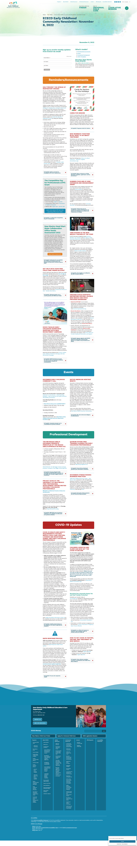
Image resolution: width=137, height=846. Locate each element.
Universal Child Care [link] (36, 743)
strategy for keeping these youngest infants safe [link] (54, 107)
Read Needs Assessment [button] (55, 254)
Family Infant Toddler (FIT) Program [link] (35, 755)
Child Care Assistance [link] (36, 746)
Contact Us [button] (37, 719)
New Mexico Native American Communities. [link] (81, 411)
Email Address (47, 57)
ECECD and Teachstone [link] (68, 749)
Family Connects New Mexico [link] (35, 759)
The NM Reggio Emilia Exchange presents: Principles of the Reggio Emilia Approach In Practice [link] (54, 444)
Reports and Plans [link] (47, 783)
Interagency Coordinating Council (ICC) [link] (46, 763)
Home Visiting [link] (35, 752)
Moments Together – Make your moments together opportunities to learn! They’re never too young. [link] (58, 771)
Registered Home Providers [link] (68, 762)
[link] (13, 7)
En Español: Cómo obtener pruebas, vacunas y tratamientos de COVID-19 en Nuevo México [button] (80, 660)
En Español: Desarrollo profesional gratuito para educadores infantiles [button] (79, 469)
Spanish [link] (60, 201)
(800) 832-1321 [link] (40, 715)
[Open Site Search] (126, 8)
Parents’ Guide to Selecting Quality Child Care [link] (58, 752)
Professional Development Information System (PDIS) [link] (69, 745)
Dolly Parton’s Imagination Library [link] (58, 757)
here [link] (83, 489)
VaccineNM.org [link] (73, 598)
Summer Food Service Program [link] (35, 771)
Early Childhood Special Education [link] (35, 788)
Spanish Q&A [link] (62, 206)
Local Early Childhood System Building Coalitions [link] (46, 775)
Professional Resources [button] (83, 1)
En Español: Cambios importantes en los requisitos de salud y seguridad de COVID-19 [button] (53, 625)
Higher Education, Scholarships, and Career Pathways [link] (68, 787)
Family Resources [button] (73, 1)
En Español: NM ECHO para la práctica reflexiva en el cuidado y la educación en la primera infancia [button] (53, 513)
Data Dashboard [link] (47, 785)
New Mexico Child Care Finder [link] (58, 747)
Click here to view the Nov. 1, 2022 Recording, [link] (53, 394)
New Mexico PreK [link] (35, 750)
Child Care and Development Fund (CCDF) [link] (69, 807)
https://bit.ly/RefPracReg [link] (53, 508)
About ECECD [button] (65, 1)
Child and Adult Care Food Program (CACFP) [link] (36, 776)
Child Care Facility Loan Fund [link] (68, 752)
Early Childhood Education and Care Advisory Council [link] (47, 751)
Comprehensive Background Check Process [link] (69, 772)
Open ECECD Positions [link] (46, 791)
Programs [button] (59, 1)
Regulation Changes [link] (68, 766)
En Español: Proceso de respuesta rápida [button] (52, 676)
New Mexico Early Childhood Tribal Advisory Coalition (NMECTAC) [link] (47, 757)
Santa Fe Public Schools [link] (80, 250)
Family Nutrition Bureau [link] (34, 765)
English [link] (55, 201)
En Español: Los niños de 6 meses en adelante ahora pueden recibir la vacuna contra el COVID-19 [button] (80, 631)
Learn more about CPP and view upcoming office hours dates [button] (55, 210)
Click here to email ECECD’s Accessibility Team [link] (47, 827)
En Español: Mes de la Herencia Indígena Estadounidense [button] (80, 415)
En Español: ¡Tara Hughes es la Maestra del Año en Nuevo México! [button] (80, 273)
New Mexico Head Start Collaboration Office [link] (35, 793)
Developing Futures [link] (68, 769)
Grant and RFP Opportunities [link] (46, 781)
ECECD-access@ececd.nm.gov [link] (69, 827)
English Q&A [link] (55, 206)
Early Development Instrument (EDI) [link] (47, 788)
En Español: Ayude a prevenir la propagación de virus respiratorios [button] (52, 172)
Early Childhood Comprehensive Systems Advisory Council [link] (47, 769)
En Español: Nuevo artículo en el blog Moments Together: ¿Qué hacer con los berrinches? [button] (80, 174)
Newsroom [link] (46, 744)
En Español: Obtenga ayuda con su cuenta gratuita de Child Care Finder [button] (53, 295)
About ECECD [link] (46, 742)
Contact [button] (92, 1)
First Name (46, 61)
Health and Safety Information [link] (68, 803)
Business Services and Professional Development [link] (69, 758)
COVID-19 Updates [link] (81, 56)
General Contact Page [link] (79, 743)
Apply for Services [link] (57, 744)
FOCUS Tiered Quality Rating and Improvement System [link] (69, 793)
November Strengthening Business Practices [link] (80, 475)
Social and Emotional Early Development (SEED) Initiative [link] (35, 800)
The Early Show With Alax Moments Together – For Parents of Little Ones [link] (58, 763)
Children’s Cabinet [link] (47, 793)
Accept (122, 841)
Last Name (46, 65)
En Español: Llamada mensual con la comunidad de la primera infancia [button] (52, 424)
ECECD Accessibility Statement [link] (41, 820)
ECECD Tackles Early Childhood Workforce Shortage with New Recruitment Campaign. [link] (54, 354)
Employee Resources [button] (40, 723)
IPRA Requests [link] (98, 1)
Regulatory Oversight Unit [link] (69, 776)
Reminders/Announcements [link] (83, 51)
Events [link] (79, 53)
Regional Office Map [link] (79, 746)
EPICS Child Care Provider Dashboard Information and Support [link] (68, 781)
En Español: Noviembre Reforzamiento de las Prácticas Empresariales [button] (80, 493)
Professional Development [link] (83, 55)
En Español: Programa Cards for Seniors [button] (80, 128)
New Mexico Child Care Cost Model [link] (69, 798)
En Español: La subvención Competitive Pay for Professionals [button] (53, 218)
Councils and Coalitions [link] (46, 747)
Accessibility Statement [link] (107, 1)
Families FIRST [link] (36, 762)
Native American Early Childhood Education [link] (36, 783)
